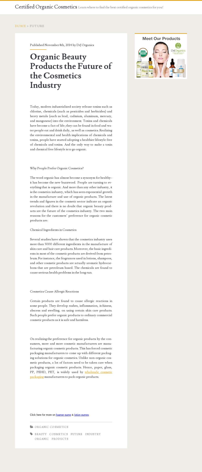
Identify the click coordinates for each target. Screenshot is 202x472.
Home (20, 26)
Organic (42, 439)
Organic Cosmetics (52, 427)
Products (60, 439)
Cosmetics (58, 434)
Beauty (41, 434)
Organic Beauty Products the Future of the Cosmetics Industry (71, 71)
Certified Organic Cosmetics (46, 7)
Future (77, 434)
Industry (93, 434)
